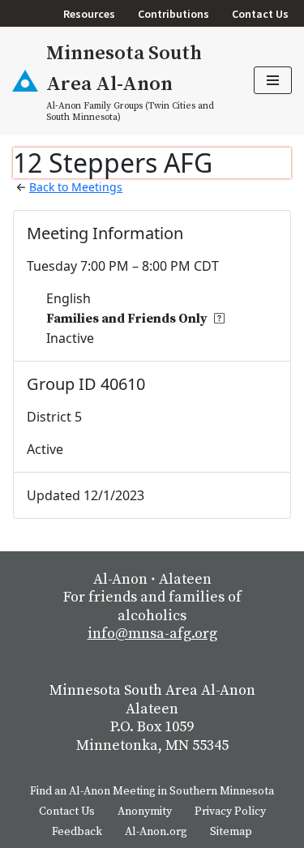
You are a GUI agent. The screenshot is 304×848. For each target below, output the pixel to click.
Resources (89, 13)
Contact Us (260, 13)
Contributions (173, 13)
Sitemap (231, 831)
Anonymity (145, 811)
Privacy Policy (230, 811)
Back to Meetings (75, 187)
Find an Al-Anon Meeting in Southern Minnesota (152, 791)
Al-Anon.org (156, 831)
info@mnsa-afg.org (152, 633)
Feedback (77, 831)
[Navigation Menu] (273, 80)
